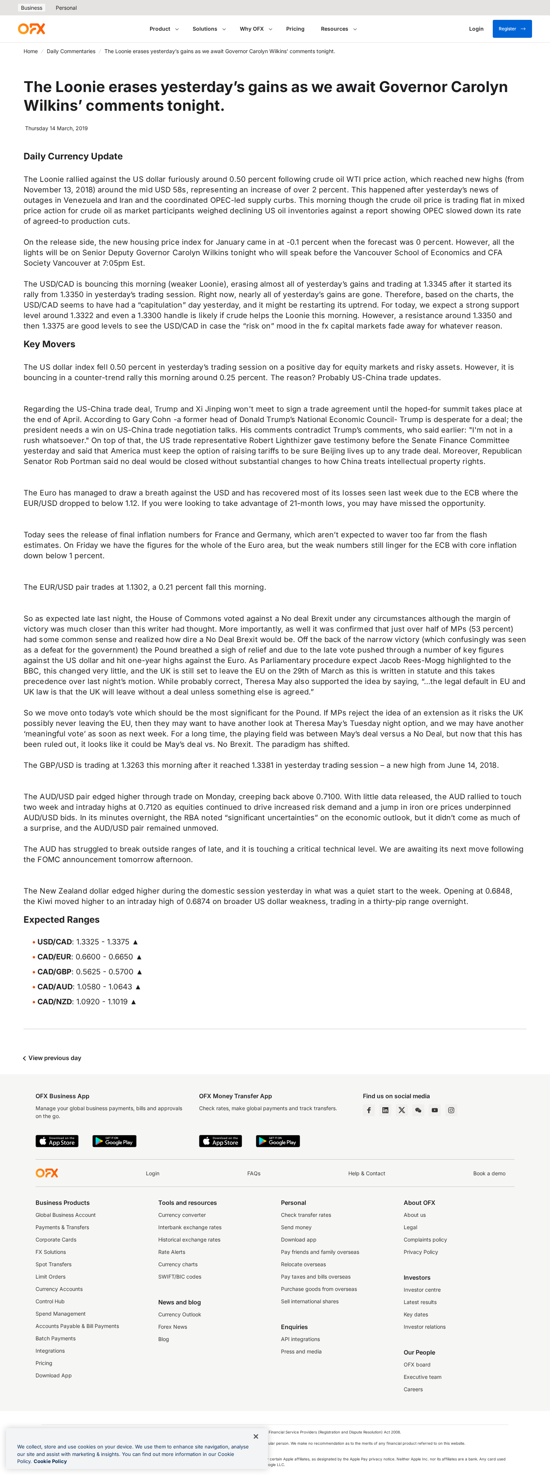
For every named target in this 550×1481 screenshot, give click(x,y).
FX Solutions (51, 1252)
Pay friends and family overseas (320, 1252)
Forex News (172, 1326)
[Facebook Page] (369, 1110)
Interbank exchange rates (189, 1227)
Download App (54, 1375)
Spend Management (61, 1313)
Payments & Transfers (62, 1227)
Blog (163, 1339)
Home (31, 51)
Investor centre (422, 1289)
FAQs (253, 1173)
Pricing (295, 28)
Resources (334, 28)
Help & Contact (366, 1173)
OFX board (417, 1364)
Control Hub (50, 1301)
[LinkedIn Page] (385, 1110)
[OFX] (31, 28)
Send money (296, 1227)
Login (152, 1173)
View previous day (54, 1058)
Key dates (416, 1314)
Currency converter (182, 1215)
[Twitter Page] (402, 1110)
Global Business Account (66, 1215)
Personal (66, 7)
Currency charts (178, 1264)
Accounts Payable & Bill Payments (77, 1326)
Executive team (422, 1377)
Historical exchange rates (189, 1239)
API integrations (300, 1339)
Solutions (205, 28)
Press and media (301, 1351)
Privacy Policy (421, 1252)
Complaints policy (425, 1239)
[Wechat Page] (418, 1110)
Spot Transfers (53, 1264)
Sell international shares (310, 1301)
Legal (410, 1227)
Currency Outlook (179, 1314)
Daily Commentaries (71, 51)
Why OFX (252, 28)
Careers (413, 1389)
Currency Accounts (59, 1289)
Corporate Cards (56, 1239)
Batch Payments (56, 1338)
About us (415, 1215)
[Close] (256, 1436)
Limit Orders (50, 1276)
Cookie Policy (50, 1461)
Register (507, 28)
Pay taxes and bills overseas (316, 1276)
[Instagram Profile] (451, 1110)
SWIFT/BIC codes (179, 1276)
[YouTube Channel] (435, 1110)
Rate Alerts (171, 1252)
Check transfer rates (306, 1215)
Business (31, 7)
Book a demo (489, 1173)
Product (160, 28)
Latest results (420, 1302)
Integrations (50, 1350)
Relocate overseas (303, 1264)
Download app (299, 1239)
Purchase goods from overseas (319, 1289)
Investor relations (425, 1326)
